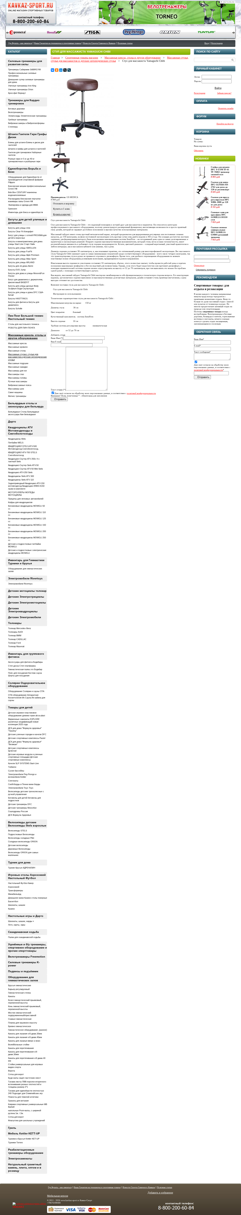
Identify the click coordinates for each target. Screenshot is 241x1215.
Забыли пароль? (224, 93)
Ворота (11, 1071)
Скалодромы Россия (18, 811)
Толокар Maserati (16, 646)
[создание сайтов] (22, 1203)
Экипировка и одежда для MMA (23, 205)
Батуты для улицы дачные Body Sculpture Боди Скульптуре (23, 287)
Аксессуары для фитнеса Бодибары (25, 662)
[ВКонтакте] (52, 70)
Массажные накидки (17, 367)
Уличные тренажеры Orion (20, 89)
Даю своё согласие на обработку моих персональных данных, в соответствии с (105, 393)
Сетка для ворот (16, 1074)
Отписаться (199, 265)
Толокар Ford (14, 643)
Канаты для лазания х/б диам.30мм (25, 1033)
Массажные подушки (18, 363)
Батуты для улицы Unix (19, 228)
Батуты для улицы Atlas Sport (22, 259)
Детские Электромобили (24, 617)
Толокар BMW (14, 635)
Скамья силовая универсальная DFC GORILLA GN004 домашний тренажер (219, 232)
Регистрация (217, 43)
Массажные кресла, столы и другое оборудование (132, 57)
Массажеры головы (17, 378)
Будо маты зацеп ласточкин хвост (24, 1078)
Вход (206, 43)
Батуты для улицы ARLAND (21, 262)
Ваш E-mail (56, 342)
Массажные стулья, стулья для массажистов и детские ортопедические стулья (27, 357)
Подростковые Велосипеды (21, 834)
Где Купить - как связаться (20, 43)
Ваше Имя (199, 339)
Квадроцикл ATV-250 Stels (20, 472)
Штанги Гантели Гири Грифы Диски (27, 136)
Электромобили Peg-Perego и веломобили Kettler (22, 775)
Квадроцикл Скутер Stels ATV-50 (23, 465)
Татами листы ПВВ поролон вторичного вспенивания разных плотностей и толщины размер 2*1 (27, 1084)
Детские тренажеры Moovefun (22, 808)
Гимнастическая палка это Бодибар (25, 669)
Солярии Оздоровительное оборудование (26, 684)
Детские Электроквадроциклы (22, 610)
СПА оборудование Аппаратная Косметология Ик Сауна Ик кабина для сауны (26, 698)
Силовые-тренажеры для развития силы (25, 63)
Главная (55, 57)
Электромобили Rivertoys (25, 578)
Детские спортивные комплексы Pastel (26, 738)
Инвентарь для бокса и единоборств (25, 212)
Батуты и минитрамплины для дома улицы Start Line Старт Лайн (25, 242)
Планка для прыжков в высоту (22, 1023)
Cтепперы (13, 127)
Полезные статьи (125, 43)
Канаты (11, 996)
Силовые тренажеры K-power (24, 964)
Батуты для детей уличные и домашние (27, 221)
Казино (11, 909)
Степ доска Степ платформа (22, 666)
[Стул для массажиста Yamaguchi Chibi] (82, 139)
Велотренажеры (15, 112)
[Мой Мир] (61, 70)
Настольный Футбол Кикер (21, 883)
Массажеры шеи (16, 389)
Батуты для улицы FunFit (20, 251)
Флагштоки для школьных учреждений (26, 1120)
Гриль (12, 1127)
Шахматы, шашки (16, 905)
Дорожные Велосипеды (19, 849)
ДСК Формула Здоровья (19, 815)
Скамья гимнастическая (19, 1019)
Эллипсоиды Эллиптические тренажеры (27, 116)
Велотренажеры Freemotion (26, 956)
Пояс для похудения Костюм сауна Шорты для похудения (25, 674)
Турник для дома (19, 862)
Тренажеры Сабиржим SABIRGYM (24, 69)
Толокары (14, 623)
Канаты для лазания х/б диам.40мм (25, 1037)
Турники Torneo (15, 1142)
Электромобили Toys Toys (20, 788)
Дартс (12, 421)
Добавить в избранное (160, 1192)
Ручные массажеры (17, 381)
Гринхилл (12, 209)
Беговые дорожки (16, 109)
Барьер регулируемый (19, 989)
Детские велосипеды (18, 845)
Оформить (198, 150)
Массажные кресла (17, 343)
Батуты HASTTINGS (17, 298)
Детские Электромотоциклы (27, 602)
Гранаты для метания (18, 1101)
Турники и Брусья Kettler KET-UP (23, 1139)
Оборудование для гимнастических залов (23, 979)
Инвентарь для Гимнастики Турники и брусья (26, 562)
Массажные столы (17, 351)
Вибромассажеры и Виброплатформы (26, 123)
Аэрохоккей (13, 887)
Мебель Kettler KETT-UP (24, 1133)
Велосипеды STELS (17, 830)
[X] (65, 70)
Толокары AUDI (15, 632)
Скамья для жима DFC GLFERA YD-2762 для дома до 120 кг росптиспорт (220, 186)
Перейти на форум (225, 124)
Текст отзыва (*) (58, 390)
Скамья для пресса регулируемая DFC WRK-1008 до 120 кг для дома (220, 201)
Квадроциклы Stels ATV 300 (21, 476)
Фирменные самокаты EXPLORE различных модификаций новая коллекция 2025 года (24, 722)
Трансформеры (15, 890)
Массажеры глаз (16, 374)
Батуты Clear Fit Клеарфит (20, 231)
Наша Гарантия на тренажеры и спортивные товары (57, 43)
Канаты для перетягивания (21, 1048)
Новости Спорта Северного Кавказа (99, 43)
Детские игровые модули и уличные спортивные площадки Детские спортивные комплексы (25, 757)
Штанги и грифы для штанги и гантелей (27, 149)
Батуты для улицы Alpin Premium (23, 255)
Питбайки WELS (15, 442)
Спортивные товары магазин (81, 57)
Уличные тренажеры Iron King (22, 86)
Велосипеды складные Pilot (21, 838)
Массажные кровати (17, 347)
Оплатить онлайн (225, 108)
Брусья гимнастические (19, 985)
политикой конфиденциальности (141, 393)
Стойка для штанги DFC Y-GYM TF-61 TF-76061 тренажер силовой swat (220, 171)
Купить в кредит (61, 214)
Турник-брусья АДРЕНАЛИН (21, 868)
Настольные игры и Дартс (25, 915)
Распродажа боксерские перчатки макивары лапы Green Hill (24, 200)
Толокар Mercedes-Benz (19, 628)
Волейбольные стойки (18, 1044)
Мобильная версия (57, 1195)
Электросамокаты (20, 1158)
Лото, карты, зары (16, 925)
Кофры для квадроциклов (20, 502)
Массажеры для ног (17, 371)
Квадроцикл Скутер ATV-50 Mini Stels (25, 469)
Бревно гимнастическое (19, 1026)
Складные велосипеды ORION (22, 841)
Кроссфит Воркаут (17, 93)
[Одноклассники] (56, 70)
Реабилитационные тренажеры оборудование (25, 1151)
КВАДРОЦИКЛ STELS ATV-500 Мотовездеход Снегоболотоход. (23, 447)
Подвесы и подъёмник (23, 971)
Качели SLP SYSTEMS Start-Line (23, 763)
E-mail (197, 345)
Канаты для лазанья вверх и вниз (24, 1041)
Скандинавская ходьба (23, 931)
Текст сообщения (202, 352)
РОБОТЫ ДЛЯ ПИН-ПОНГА (21, 328)
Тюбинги (12, 767)
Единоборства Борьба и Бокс (24, 170)
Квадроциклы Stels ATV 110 (21, 480)
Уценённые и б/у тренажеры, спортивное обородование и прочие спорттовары (27, 947)
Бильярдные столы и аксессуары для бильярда (25, 405)
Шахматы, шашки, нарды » (21, 921)
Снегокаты (13, 781)
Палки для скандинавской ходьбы (24, 937)
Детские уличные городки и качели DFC (27, 734)
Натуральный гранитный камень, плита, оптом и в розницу (24, 1167)
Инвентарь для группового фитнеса (26, 655)
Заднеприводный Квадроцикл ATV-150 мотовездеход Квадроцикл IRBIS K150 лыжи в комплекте (26, 486)
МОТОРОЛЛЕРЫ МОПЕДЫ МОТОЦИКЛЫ (21, 493)
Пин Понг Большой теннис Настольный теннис (25, 317)
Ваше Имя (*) (57, 338)
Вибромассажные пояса (19, 385)
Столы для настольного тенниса (23, 324)
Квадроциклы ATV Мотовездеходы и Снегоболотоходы (20, 430)
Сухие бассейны (16, 771)
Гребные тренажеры (17, 119)
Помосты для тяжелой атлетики (23, 1097)
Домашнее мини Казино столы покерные (27, 898)
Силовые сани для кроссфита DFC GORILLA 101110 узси (219, 216)
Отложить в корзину (63, 203)
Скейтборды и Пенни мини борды (24, 784)
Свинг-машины (15, 392)
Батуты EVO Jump (17, 270)
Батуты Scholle (15, 308)
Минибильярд (14, 894)
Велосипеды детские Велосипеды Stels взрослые (27, 824)
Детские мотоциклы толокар (27, 590)
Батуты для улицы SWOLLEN (22, 248)
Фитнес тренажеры (17, 396)
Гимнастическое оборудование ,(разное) (27, 1030)
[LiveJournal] (69, 70)
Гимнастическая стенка (19, 993)
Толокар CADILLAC (17, 639)
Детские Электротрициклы (26, 596)
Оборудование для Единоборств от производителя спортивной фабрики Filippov (25, 180)
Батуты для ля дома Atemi (20, 266)
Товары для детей (20, 707)
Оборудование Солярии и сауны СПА (26, 691)
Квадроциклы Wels (17, 439)
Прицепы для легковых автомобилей (25, 499)
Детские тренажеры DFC (20, 804)
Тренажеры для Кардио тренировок (24, 102)
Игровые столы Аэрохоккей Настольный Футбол (27, 876)
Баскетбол (13, 901)
